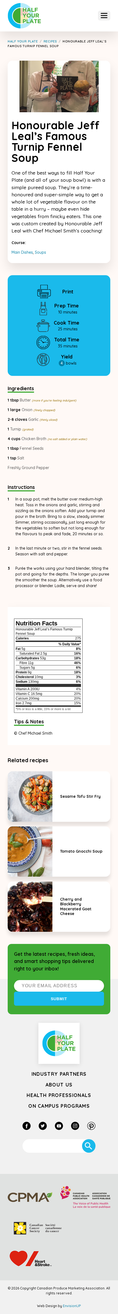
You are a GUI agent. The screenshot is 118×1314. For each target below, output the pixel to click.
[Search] (88, 1146)
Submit (59, 999)
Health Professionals (59, 1095)
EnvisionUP (72, 1306)
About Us (59, 1085)
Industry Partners (59, 1074)
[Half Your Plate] (24, 16)
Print (67, 291)
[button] (104, 15)
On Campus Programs (59, 1106)
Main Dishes (22, 252)
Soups (40, 252)
